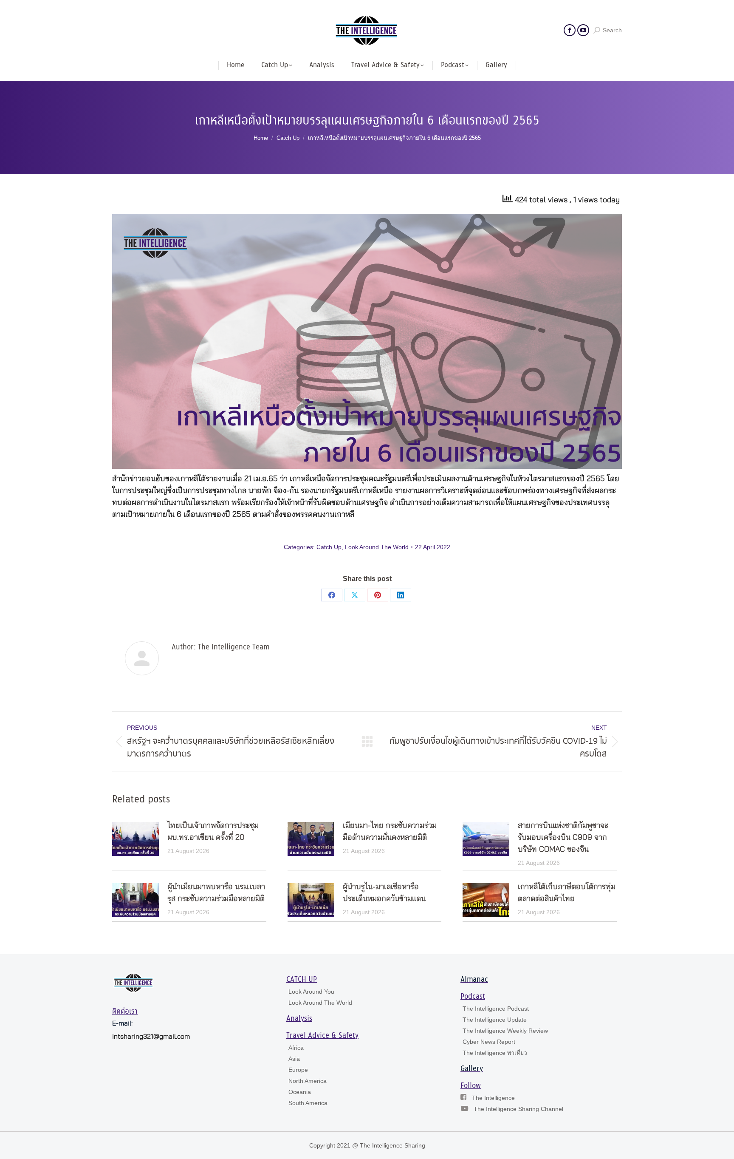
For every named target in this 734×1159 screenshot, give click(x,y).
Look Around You (311, 991)
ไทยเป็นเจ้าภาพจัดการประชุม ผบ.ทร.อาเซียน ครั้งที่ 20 (213, 832)
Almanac (474, 980)
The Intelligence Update (495, 1019)
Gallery (471, 1069)
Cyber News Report (489, 1041)
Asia (294, 1058)
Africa (296, 1047)
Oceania (299, 1091)
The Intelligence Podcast (496, 1008)
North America (307, 1080)
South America (307, 1102)
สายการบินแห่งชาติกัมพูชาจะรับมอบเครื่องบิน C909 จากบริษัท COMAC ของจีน (563, 837)
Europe (298, 1069)
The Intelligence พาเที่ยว (495, 1052)
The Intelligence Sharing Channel (518, 1108)
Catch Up (329, 547)
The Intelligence (493, 1097)
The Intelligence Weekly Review (505, 1030)
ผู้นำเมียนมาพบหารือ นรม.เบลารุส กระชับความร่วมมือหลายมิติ (216, 893)
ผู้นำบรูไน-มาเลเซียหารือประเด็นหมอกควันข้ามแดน (384, 893)
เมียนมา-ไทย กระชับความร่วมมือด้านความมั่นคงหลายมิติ (390, 832)
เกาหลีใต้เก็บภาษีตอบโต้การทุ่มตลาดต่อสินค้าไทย (566, 893)
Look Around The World (377, 547)
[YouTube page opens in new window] (583, 30)
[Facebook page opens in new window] (570, 30)
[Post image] (135, 839)
